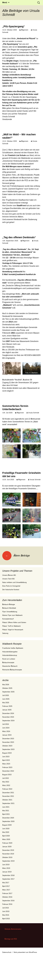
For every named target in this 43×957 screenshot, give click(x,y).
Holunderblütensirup (9, 655)
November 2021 (8, 796)
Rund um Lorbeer (8, 659)
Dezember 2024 (8, 713)
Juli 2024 (5, 724)
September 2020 (8, 821)
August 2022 (7, 774)
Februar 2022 (7, 789)
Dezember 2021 (8, 792)
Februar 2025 (7, 706)
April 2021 (6, 814)
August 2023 (7, 753)
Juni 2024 (5, 728)
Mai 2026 (5, 684)
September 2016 (8, 901)
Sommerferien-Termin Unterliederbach (15, 407)
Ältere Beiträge (17, 555)
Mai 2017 (5, 883)
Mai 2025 (5, 702)
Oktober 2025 (7, 688)
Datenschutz (6, 952)
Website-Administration (13, 929)
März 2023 (6, 764)
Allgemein (24, 30)
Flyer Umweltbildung (9, 612)
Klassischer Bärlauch (9, 666)
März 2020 (6, 839)
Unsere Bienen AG (9, 575)
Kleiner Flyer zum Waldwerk (12, 615)
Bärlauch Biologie (8, 604)
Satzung (5, 633)
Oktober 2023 (7, 746)
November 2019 (8, 854)
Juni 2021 (5, 807)
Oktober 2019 (7, 857)
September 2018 (8, 875)
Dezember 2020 (8, 818)
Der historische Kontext (10, 589)
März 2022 (6, 785)
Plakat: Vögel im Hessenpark (12, 630)
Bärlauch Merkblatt (9, 608)
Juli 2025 (5, 695)
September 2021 (8, 803)
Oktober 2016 (7, 897)
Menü (4, 2)
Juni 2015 (5, 911)
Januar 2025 (6, 710)
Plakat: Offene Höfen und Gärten (14, 622)
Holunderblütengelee (9, 652)
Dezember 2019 (8, 850)
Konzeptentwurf (8, 619)
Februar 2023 (7, 767)
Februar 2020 (7, 843)
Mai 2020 (5, 832)
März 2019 (6, 868)
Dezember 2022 (8, 771)
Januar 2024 (6, 735)
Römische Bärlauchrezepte (12, 670)
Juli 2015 (5, 908)
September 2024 (8, 720)
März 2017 (6, 890)
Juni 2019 (5, 865)
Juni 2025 (5, 699)
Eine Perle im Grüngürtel (11, 586)
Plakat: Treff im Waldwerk (11, 626)
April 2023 (6, 760)
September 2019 (8, 861)
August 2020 (7, 825)
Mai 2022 (5, 782)
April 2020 (6, 836)
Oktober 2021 (7, 800)
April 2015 (6, 919)
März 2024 (6, 731)
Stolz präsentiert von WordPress (25, 952)
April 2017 (6, 886)
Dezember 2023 (8, 738)
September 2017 (8, 879)
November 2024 (8, 717)
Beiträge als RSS (11, 939)
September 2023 (8, 749)
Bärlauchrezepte (8, 662)
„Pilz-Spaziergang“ (13, 26)
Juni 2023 (5, 756)
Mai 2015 (5, 915)
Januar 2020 (6, 847)
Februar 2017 (7, 893)
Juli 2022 (5, 778)
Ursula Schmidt (33, 413)
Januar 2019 (6, 872)
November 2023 (8, 742)
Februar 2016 (7, 904)
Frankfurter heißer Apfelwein (12, 648)
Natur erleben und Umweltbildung (14, 582)
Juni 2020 (5, 829)
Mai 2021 (5, 811)
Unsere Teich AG (8, 579)
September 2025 (8, 692)
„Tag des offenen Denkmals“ (19, 237)
